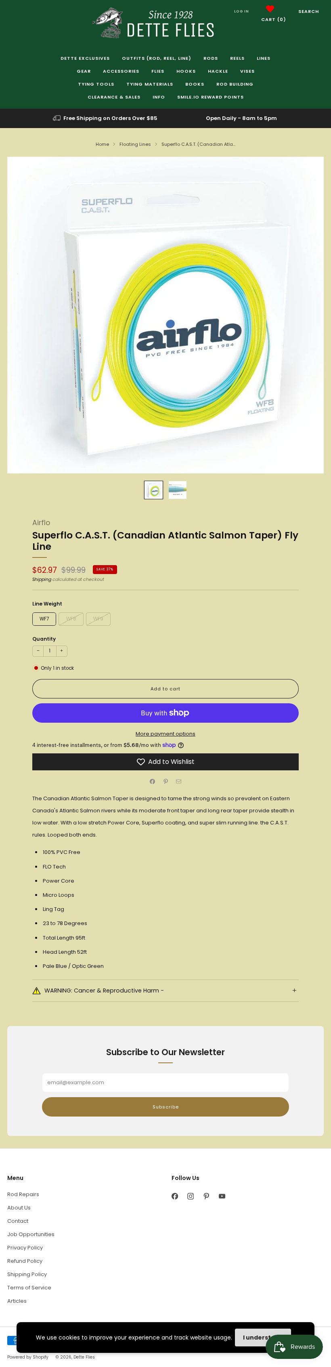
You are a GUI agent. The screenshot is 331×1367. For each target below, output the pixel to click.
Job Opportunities (30, 1234)
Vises (247, 71)
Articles (17, 1301)
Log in (241, 11)
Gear (84, 71)
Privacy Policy (25, 1247)
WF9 (98, 619)
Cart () (273, 19)
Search (308, 11)
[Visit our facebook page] (174, 1196)
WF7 (44, 619)
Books (194, 84)
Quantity (44, 638)
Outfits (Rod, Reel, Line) (156, 58)
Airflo (41, 523)
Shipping (41, 579)
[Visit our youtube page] (222, 1196)
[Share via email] (179, 782)
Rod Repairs (23, 1194)
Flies (157, 71)
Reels (237, 58)
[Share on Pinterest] (165, 782)
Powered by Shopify (27, 1357)
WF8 (71, 619)
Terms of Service (29, 1287)
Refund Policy (24, 1261)
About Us (19, 1207)
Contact (17, 1221)
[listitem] (106, 118)
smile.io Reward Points (210, 97)
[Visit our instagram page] (190, 1196)
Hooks (186, 71)
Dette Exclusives (85, 58)
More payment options (165, 734)
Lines (263, 58)
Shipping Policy (27, 1274)
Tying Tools (96, 84)
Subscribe (166, 1107)
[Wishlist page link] (270, 9)
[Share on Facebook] (153, 782)
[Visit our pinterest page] (206, 1196)
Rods (210, 58)
